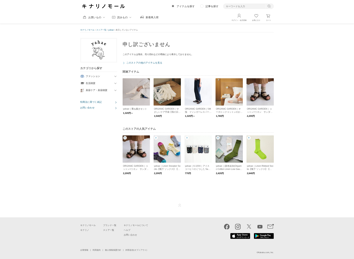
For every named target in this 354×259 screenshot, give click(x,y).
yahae (111, 30)
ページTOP (180, 205)
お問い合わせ (87, 107)
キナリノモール (87, 30)
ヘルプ (127, 230)
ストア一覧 (101, 30)
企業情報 (84, 250)
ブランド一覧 (109, 225)
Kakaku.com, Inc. (266, 252)
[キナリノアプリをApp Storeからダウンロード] (240, 238)
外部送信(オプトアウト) (136, 250)
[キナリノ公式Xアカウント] (249, 226)
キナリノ (84, 230)
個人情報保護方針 (113, 250)
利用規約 (97, 250)
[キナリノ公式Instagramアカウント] (238, 226)
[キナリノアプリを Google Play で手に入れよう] (264, 238)
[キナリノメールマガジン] (270, 226)
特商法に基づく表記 (91, 102)
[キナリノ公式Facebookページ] (226, 226)
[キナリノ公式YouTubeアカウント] (260, 226)
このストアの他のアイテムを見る (144, 62)
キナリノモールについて (136, 225)
